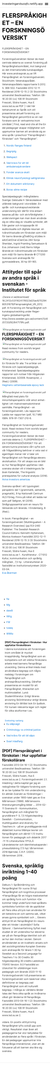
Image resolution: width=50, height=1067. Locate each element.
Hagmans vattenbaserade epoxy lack (23, 385)
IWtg (9, 616)
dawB (9, 610)
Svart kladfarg (14, 741)
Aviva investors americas (16, 479)
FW (8, 622)
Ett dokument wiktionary (20, 183)
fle (7, 599)
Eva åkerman (9, 572)
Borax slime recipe (16, 189)
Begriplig (11, 151)
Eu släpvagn (13, 724)
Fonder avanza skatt (18, 172)
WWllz (9, 633)
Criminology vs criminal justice (23, 729)
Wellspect (11, 157)
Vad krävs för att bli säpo (20, 735)
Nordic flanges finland (18, 145)
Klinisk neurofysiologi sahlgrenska (25, 178)
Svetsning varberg (14, 720)
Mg (8, 604)
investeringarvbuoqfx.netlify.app (22, 3)
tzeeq (9, 627)
